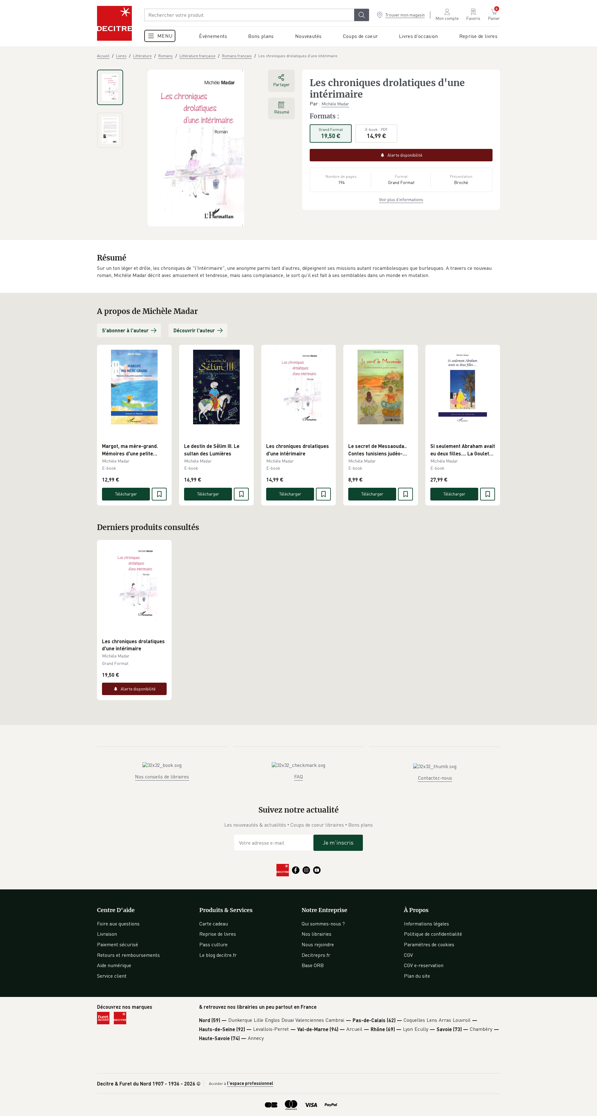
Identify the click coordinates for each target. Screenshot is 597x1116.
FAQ (298, 776)
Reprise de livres (217, 934)
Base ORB (313, 965)
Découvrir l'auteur (194, 330)
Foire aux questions (118, 923)
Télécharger (126, 493)
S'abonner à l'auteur (125, 330)
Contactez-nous (435, 778)
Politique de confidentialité (433, 934)
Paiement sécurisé (117, 944)
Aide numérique (114, 965)
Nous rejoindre (318, 944)
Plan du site (417, 976)
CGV (408, 955)
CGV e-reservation (423, 965)
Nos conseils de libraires (162, 776)
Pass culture (213, 944)
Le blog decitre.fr (218, 955)
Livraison (107, 934)
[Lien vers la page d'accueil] (114, 23)
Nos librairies (316, 934)
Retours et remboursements (128, 955)
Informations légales (426, 923)
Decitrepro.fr (316, 955)
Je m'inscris (338, 842)
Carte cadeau (213, 923)
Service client (112, 976)
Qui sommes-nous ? (323, 923)
